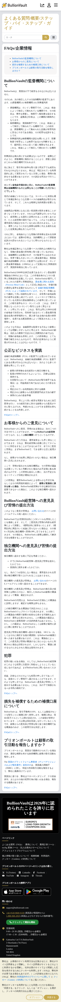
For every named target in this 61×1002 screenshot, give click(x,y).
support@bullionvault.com (17, 908)
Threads (39, 876)
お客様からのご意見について (25, 61)
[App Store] (12, 892)
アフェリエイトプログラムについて (18, 851)
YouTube (10, 876)
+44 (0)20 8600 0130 (15, 913)
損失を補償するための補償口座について (30, 65)
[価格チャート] (42, 5)
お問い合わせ (38, 511)
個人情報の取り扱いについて (15, 856)
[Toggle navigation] (53, 37)
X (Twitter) (11, 873)
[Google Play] (37, 892)
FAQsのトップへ (11, 415)
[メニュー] (56, 5)
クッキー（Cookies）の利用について (19, 859)
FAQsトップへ (10, 693)
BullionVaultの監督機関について (26, 58)
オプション (34, 997)
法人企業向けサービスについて (34, 848)
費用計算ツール (47, 844)
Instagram (25, 876)
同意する (51, 997)
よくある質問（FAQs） (12, 844)
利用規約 (45, 856)
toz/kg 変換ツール (10, 848)
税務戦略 (35, 856)
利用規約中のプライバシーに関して (33, 977)
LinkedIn (26, 873)
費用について (31, 844)
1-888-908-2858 (13, 916)
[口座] (49, 5)
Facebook (41, 873)
